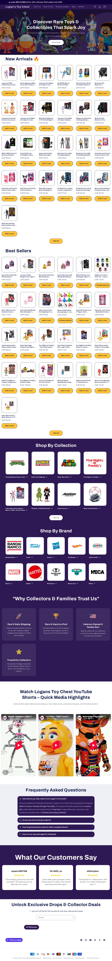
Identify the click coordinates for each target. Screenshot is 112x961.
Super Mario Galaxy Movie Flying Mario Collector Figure (45, 189)
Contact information (93, 958)
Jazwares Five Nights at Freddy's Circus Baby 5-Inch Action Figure (27, 119)
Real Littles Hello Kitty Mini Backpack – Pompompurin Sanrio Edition (46, 276)
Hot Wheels (72, 557)
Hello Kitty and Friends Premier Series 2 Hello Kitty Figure (102, 154)
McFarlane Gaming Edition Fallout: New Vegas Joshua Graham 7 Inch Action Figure (9, 224)
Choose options (102, 285)
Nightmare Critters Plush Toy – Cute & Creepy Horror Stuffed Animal (102, 276)
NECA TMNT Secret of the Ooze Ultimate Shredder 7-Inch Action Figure (9, 154)
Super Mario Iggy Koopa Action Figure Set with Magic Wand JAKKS (27, 346)
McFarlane (50, 583)
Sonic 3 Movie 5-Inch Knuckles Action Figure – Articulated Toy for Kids (9, 311)
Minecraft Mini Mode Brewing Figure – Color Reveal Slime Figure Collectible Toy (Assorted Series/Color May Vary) (65, 311)
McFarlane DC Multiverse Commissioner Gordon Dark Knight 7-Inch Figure (102, 84)
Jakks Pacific (93, 557)
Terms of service (68, 958)
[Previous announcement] (6, 2)
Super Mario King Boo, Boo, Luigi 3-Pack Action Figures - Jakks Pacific (65, 346)
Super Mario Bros (63, 477)
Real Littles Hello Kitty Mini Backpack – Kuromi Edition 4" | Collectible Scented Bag (9, 276)
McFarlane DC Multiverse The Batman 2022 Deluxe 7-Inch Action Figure (102, 119)
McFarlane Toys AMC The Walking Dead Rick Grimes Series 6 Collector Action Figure (84, 154)
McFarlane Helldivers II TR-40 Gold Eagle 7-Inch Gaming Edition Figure (46, 119)
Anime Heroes (62, 508)
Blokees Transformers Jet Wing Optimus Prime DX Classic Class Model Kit (83, 119)
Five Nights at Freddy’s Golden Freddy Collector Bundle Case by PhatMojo (28, 381)
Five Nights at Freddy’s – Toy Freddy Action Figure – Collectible (46, 346)
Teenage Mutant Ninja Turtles (15, 477)
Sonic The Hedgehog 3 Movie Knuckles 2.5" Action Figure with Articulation (102, 381)
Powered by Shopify (35, 958)
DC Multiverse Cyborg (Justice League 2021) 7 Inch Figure (65, 189)
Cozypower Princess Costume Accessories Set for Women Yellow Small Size (9, 119)
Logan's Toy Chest (23, 958)
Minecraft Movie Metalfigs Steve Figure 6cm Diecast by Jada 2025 (65, 381)
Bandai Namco (10, 557)
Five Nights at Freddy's (91, 477)
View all (56, 241)
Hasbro (49, 557)
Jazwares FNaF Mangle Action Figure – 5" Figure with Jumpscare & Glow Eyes (27, 276)
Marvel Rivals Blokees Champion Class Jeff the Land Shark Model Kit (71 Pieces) (102, 189)
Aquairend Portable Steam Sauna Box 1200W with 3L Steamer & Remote (45, 154)
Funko (28, 557)
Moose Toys (72, 583)
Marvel (7, 583)
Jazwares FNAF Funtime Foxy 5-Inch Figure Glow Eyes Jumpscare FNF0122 (9, 84)
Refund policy (47, 958)
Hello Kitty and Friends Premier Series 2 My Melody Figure (9, 189)
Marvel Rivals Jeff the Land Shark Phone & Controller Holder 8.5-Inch (83, 84)
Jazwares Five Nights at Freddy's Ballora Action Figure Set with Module (65, 119)
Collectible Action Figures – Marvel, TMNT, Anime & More (15, 509)
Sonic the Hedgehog (38, 477)
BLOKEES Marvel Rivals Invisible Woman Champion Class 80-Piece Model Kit (65, 84)
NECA (91, 583)
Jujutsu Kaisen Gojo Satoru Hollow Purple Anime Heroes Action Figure (9, 346)
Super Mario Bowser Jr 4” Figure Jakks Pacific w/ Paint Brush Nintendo (84, 311)
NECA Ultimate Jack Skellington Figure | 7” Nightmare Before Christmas (83, 276)
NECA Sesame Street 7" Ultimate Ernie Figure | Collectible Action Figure (83, 381)
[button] (95, 6)
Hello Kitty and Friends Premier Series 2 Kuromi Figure (28, 189)
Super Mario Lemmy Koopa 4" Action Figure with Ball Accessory (102, 346)
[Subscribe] (73, 917)
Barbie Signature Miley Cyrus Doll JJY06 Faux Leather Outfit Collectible (28, 84)
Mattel (28, 583)
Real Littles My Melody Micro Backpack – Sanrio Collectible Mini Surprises (27, 311)
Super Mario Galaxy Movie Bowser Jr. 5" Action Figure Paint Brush (8, 416)
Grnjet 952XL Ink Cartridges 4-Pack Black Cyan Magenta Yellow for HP (27, 154)
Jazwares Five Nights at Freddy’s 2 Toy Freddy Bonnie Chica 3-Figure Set (46, 84)
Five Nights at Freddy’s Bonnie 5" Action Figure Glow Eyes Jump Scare (84, 346)
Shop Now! (56, 42)
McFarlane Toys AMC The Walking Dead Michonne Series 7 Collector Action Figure (65, 154)
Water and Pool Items (91, 508)
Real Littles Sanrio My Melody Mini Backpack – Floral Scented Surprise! (65, 276)
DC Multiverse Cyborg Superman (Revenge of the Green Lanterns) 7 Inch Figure (84, 189)
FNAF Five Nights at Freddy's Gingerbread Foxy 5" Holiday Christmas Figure (9, 381)
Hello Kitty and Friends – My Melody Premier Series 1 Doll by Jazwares (102, 311)
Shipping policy (80, 958)
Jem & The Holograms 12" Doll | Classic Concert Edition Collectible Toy (46, 381)
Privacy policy (57, 958)
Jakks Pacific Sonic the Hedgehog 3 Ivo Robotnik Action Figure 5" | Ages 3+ (46, 311)
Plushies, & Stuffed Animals (41, 508)
